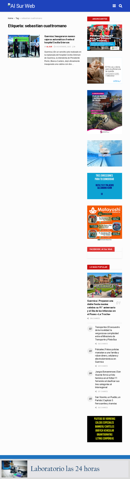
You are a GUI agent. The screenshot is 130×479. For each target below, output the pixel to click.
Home (10, 18)
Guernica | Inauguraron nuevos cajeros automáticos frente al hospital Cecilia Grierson (59, 39)
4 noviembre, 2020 (63, 47)
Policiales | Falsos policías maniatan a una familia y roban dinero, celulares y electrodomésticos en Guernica (107, 355)
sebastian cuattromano (31, 18)
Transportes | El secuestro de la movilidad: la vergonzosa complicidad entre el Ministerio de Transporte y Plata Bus (107, 333)
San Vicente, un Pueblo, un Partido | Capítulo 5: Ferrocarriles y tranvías (107, 400)
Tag (17, 18)
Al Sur (49, 47)
